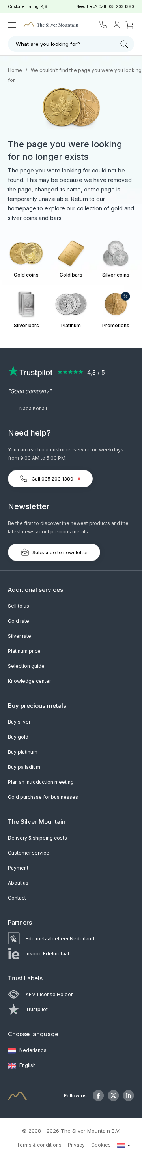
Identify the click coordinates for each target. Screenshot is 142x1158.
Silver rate (19, 636)
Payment (18, 868)
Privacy (76, 1145)
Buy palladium (24, 767)
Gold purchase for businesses (43, 797)
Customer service (28, 853)
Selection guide (26, 666)
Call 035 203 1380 (52, 479)
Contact (17, 898)
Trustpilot (37, 1009)
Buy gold (18, 737)
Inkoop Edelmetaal (47, 954)
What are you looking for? (48, 44)
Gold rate (18, 621)
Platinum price (24, 651)
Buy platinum (22, 752)
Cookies (101, 1145)
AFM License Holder (49, 994)
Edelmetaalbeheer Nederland (60, 939)
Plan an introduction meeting (41, 782)
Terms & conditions (39, 1145)
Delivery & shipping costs (37, 838)
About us (18, 883)
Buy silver (19, 722)
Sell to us (18, 606)
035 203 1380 (120, 6)
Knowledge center (29, 681)
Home (15, 70)
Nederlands (32, 1050)
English (27, 1065)
